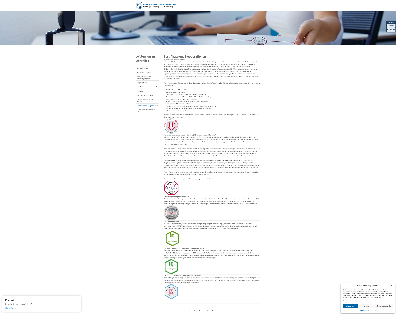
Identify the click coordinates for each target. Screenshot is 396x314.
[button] (392, 286)
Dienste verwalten (348, 301)
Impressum (181, 311)
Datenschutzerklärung (196, 311)
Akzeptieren (350, 306)
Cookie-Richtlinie (364, 310)
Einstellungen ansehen (384, 306)
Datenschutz (373, 310)
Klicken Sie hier (10, 308)
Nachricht (391, 30)
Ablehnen (367, 306)
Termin (391, 26)
